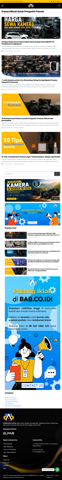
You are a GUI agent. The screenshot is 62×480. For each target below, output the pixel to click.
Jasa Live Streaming (9, 449)
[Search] (57, 174)
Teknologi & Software (11, 402)
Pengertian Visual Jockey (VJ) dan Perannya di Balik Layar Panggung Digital (43, 269)
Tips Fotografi (9, 404)
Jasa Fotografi (7, 444)
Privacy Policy (50, 475)
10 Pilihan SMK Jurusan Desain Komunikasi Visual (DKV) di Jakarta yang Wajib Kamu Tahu (44, 243)
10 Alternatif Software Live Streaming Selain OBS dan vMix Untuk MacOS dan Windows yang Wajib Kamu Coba (43, 261)
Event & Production (11, 399)
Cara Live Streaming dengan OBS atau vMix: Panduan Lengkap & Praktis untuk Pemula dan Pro (43, 234)
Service (5, 465)
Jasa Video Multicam (9, 452)
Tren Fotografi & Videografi (13, 406)
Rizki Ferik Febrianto (8, 51)
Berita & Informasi (10, 397)
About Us (6, 460)
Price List (6, 462)
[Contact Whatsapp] (58, 5)
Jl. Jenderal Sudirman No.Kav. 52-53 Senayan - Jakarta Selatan (46, 445)
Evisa (4, 89)
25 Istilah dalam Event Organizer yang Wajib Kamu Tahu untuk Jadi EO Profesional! (44, 252)
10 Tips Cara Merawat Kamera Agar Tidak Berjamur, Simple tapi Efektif (31, 157)
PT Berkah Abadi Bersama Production (17, 475)
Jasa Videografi (8, 446)
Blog (4, 468)
